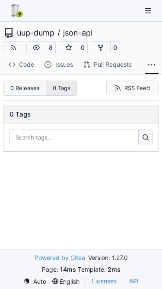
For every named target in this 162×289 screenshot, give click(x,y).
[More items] (152, 65)
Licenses (104, 281)
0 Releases (25, 87)
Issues (64, 64)
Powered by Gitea (60, 257)
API (134, 281)
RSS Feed (137, 87)
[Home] (16, 11)
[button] (36, 47)
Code (26, 64)
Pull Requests (113, 64)
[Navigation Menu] (149, 10)
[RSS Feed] (13, 47)
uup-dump (35, 33)
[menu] (34, 281)
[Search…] (145, 137)
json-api (77, 33)
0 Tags (61, 87)
